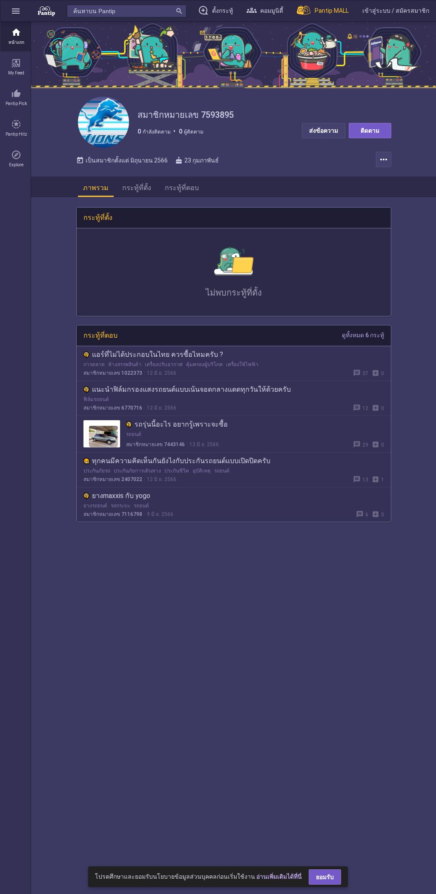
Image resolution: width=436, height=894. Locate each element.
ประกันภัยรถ (96, 471)
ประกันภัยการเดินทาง (137, 471)
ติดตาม (370, 130)
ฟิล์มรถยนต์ (96, 399)
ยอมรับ (325, 877)
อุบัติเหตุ (201, 471)
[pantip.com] (46, 10)
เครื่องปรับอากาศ (164, 364)
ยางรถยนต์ (95, 506)
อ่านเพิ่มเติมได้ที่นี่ (279, 876)
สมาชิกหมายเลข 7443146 (155, 444)
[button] (15, 10)
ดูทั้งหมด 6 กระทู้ (363, 335)
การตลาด (94, 364)
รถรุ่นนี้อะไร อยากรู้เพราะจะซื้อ (181, 424)
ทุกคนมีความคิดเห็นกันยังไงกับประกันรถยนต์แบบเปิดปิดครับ (181, 461)
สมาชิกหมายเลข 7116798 (112, 514)
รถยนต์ (133, 434)
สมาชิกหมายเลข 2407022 (112, 479)
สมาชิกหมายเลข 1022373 (112, 373)
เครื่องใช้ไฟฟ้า (242, 364)
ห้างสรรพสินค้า (124, 364)
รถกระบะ (120, 506)
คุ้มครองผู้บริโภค (204, 364)
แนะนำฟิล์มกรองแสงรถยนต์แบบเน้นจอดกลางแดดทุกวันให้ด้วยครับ (191, 389)
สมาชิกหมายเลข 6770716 (112, 408)
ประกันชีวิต (176, 471)
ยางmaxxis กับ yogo (121, 496)
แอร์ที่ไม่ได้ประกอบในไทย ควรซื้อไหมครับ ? (157, 354)
